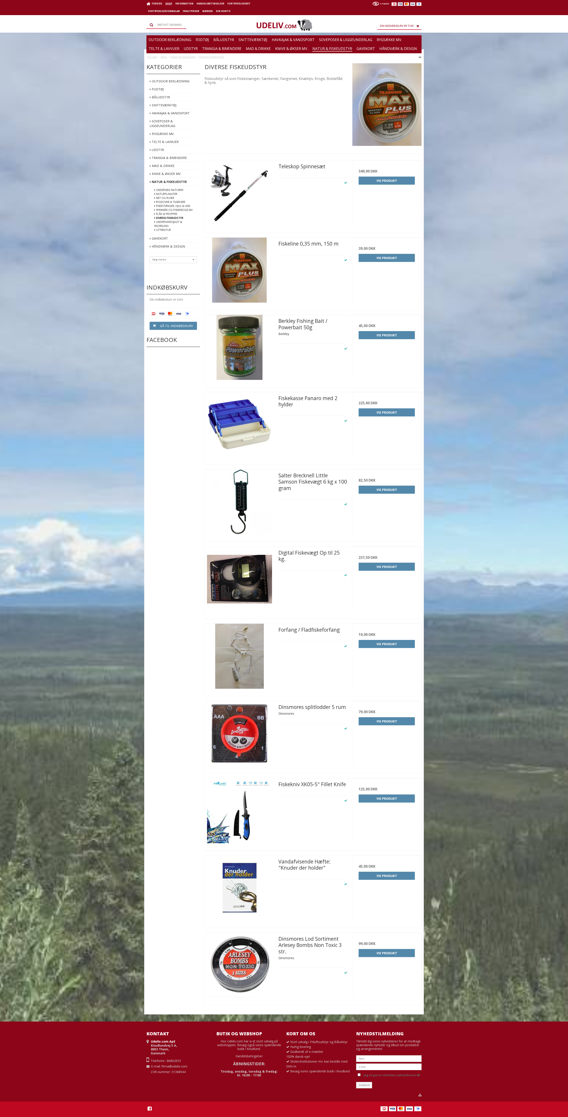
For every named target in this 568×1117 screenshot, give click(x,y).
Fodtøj (157, 89)
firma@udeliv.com (174, 1066)
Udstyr (157, 150)
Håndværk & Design (168, 246)
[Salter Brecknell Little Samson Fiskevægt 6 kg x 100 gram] (239, 504)
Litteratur (163, 230)
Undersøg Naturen (169, 190)
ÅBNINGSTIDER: (249, 1063)
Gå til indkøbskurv (176, 326)
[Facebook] (150, 1108)
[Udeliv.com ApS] (284, 25)
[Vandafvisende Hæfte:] (239, 890)
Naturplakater (166, 194)
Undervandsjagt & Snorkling (168, 224)
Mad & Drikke (162, 166)
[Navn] (389, 1058)
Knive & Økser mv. (166, 174)
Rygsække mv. (162, 134)
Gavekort (159, 238)
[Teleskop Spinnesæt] (239, 195)
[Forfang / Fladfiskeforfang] (239, 658)
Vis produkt (387, 181)
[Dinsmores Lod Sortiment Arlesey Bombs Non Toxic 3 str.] (239, 967)
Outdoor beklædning (170, 81)
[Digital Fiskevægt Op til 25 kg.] (239, 581)
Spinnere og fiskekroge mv (174, 210)
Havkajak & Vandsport (170, 113)
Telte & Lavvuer (165, 142)
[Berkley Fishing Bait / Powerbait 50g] (239, 349)
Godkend (364, 1085)
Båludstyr (160, 97)
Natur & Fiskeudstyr (169, 182)
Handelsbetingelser (249, 1056)
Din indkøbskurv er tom (397, 26)
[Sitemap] (420, 1095)
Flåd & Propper (166, 214)
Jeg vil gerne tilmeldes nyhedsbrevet (391, 1074)
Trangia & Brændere (169, 158)
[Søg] (166, 24)
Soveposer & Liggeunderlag (162, 123)
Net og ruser (164, 198)
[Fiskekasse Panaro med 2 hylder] (239, 426)
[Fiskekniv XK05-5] (239, 812)
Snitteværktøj (163, 105)
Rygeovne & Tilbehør (170, 202)
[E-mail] (389, 1066)
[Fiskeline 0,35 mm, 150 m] (239, 272)
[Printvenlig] (420, 57)
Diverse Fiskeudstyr (169, 218)
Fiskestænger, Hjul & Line (172, 206)
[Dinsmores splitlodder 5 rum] (239, 735)
